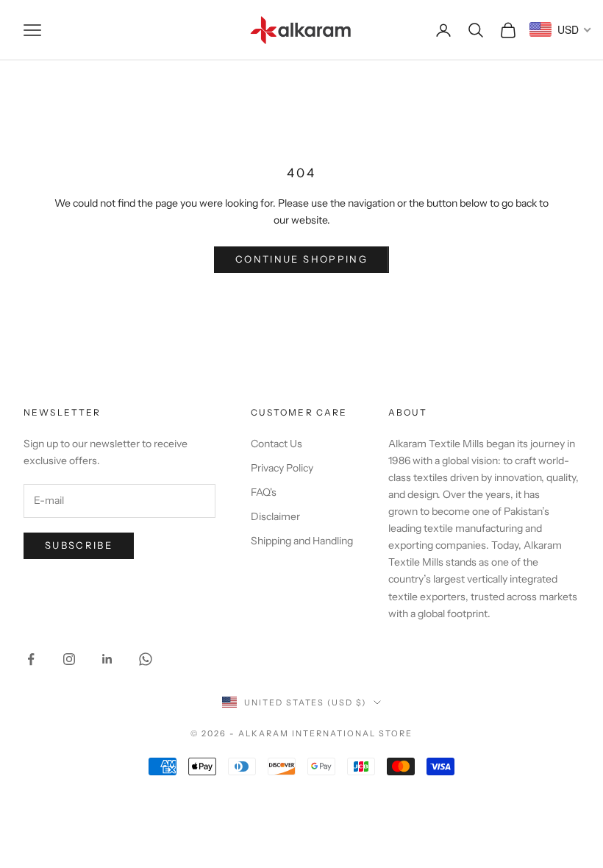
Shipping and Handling (302, 540)
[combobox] (560, 29)
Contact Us (276, 443)
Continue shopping (301, 259)
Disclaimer (275, 516)
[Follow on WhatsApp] (145, 659)
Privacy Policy (282, 467)
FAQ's (263, 492)
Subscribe (79, 545)
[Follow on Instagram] (69, 659)
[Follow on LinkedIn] (107, 659)
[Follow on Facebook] (31, 659)
